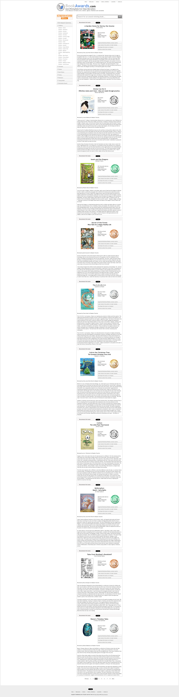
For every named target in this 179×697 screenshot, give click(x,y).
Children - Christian (62, 34)
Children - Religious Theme (64, 62)
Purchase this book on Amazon (105, 47)
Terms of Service (104, 694)
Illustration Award (62, 83)
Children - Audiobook (63, 33)
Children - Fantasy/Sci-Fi (63, 43)
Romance (60, 77)
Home (86, 1)
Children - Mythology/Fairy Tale (64, 53)
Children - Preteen (62, 60)
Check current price (102, 35)
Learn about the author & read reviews (107, 45)
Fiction (60, 69)
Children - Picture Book (63, 57)
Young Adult (61, 80)
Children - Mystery (62, 50)
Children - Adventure (62, 29)
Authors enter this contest (104, 49)
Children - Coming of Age (63, 36)
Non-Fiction (61, 72)
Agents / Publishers (105, 1)
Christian (60, 66)
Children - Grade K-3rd (63, 48)
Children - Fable (61, 41)
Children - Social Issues (63, 64)
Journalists (113, 1)
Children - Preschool (62, 59)
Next (113, 678)
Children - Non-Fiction (63, 55)
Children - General (62, 45)
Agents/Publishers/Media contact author (108, 42)
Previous (87, 678)
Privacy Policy (96, 694)
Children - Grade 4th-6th (63, 47)
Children (60, 25)
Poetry (60, 74)
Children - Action (62, 27)
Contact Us (120, 1)
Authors (97, 1)
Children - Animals (62, 31)
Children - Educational (63, 40)
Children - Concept (62, 38)
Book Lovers (91, 1)
